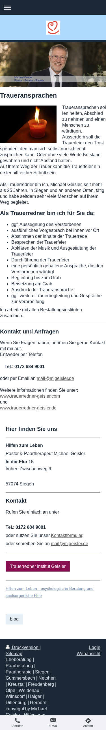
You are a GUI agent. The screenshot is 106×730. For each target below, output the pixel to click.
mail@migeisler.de (55, 378)
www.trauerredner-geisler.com (30, 396)
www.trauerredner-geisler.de (28, 408)
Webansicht (88, 653)
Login (94, 647)
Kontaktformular (66, 535)
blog (14, 619)
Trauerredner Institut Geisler (38, 566)
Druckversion (25, 647)
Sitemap (14, 653)
